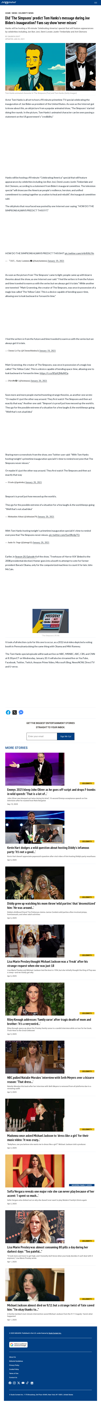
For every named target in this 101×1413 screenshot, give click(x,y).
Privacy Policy (14, 1365)
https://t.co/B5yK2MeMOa (54, 373)
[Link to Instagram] (14, 1383)
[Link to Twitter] (18, 1383)
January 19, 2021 (56, 260)
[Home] (8, 2)
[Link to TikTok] (27, 1383)
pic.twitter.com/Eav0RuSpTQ (64, 534)
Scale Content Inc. (55, 1333)
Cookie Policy (14, 1369)
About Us (12, 1357)
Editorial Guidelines (16, 1361)
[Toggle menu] (97, 2)
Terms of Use (13, 1373)
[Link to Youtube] (23, 1383)
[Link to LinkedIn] (32, 1383)
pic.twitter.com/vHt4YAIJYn (79, 253)
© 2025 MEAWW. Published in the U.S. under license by (29, 1333)
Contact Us (13, 1377)
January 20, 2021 (39, 380)
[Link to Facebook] (10, 1383)
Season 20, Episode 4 (25, 556)
